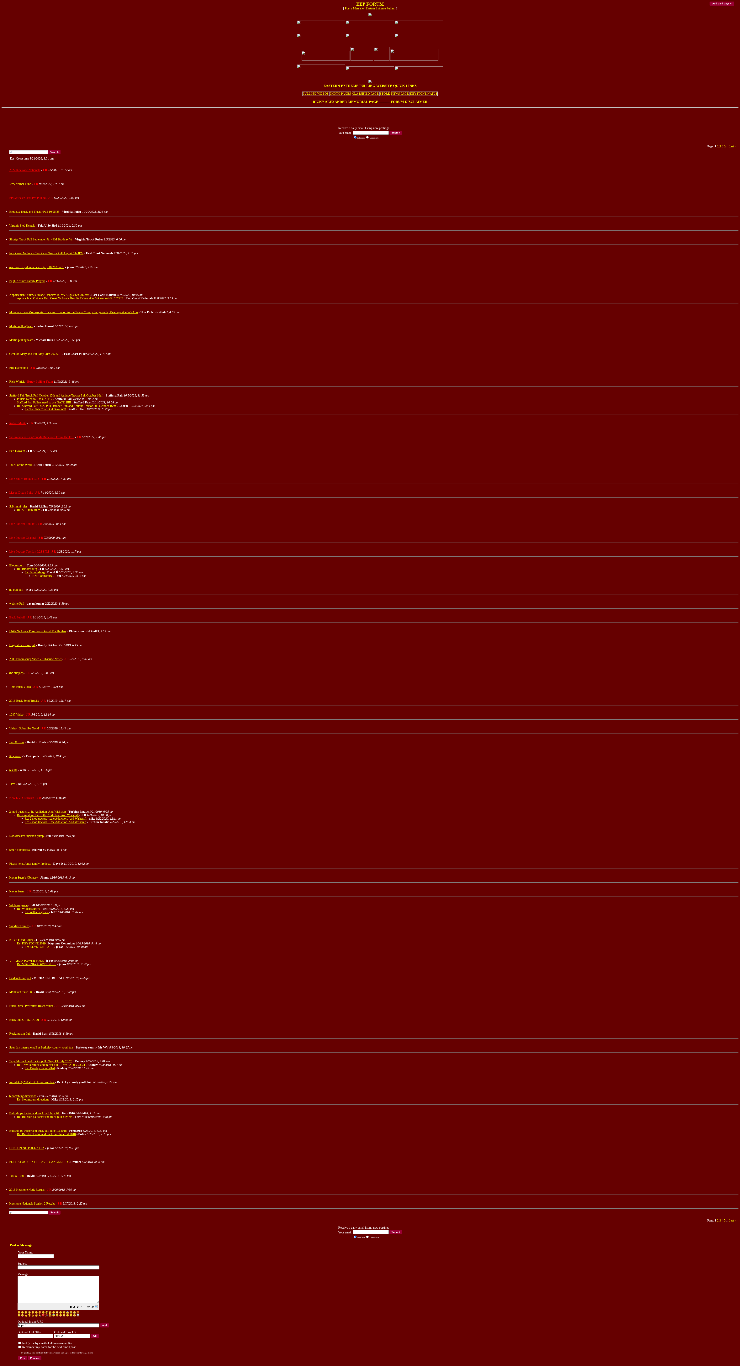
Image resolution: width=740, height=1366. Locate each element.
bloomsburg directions (22, 1096)
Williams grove (18, 905)
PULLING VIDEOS (316, 93)
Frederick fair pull (20, 978)
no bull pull (16, 589)
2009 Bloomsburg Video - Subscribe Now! (35, 659)
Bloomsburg (16, 565)
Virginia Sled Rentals (22, 225)
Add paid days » (721, 3)
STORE (385, 93)
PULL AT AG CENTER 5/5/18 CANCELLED (38, 1162)
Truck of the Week (20, 464)
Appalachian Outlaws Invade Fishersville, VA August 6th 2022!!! (49, 295)
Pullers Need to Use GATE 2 (34, 399)
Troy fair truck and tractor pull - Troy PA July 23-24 (40, 1061)
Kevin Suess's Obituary (23, 877)
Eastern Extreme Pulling (380, 8)
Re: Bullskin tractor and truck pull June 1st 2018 (46, 1134)
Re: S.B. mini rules (28, 510)
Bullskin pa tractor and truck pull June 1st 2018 (38, 1130)
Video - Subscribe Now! (24, 728)
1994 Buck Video (20, 686)
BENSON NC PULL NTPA (26, 1148)
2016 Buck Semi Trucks (24, 700)
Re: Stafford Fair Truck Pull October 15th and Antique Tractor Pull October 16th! (66, 405)
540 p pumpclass (19, 849)
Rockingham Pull (19, 1033)
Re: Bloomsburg (27, 568)
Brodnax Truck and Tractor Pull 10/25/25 (34, 211)
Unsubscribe (374, 138)
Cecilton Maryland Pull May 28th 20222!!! (35, 353)
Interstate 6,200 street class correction (32, 1082)
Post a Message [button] (354, 8)
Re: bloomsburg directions (33, 1099)
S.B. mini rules (18, 506)
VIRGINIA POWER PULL (26, 960)
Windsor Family (19, 926)
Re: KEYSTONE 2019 (31, 943)
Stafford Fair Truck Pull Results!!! (45, 409)
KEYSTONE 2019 (21, 940)
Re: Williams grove (29, 908)
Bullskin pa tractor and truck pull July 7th (34, 1113)
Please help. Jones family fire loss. (30, 863)
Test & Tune (16, 742)
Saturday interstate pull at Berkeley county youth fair (41, 1047)
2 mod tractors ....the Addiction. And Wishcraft (37, 811)
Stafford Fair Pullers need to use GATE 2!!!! (44, 402)
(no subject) (16, 673)
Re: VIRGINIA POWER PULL (36, 964)
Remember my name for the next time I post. (48, 1347)
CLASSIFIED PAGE (365, 93)
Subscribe (361, 138)
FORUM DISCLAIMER (409, 102)
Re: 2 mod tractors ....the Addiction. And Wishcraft (48, 815)
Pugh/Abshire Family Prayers (27, 281)
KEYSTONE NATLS (423, 93)
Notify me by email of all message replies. (47, 1343)
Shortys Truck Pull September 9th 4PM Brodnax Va (40, 239)
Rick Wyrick (17, 381)
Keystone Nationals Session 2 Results (32, 1203)
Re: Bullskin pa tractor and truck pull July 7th (44, 1116)
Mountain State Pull (21, 992)
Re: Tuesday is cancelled (40, 1068)
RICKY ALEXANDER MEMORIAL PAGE (345, 102)
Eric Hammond (18, 367)
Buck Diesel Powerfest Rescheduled (31, 1005)
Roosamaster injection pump (26, 836)
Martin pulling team (21, 326)
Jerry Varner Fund (20, 184)
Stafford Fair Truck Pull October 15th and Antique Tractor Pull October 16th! (56, 395)
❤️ (43, 1315)
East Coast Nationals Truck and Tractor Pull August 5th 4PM (46, 253)
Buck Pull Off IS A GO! (24, 1019)
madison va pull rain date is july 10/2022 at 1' (36, 267)
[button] (70, 1307)
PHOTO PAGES (340, 93)
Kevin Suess (16, 891)
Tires (12, 783)
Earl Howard (17, 451)
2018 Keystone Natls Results (27, 1189)
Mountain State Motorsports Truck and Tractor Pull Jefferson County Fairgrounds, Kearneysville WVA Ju (73, 312)
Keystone (15, 756)
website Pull (16, 603)
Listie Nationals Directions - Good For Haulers (37, 631)
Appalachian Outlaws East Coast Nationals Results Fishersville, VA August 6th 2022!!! (70, 298)
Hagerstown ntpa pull (22, 645)
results (13, 770)
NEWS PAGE (400, 93)
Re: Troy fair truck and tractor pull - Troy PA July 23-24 (51, 1064)
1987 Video (16, 714)
